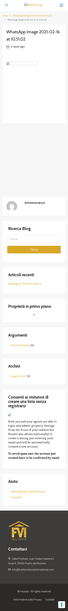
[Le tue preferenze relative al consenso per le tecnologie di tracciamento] (61, 604)
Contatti (16, 497)
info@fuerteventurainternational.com (33, 569)
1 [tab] (36, 316)
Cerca (34, 249)
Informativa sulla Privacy (28, 491)
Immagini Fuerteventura (24, 283)
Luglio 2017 (18, 376)
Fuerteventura (20, 345)
